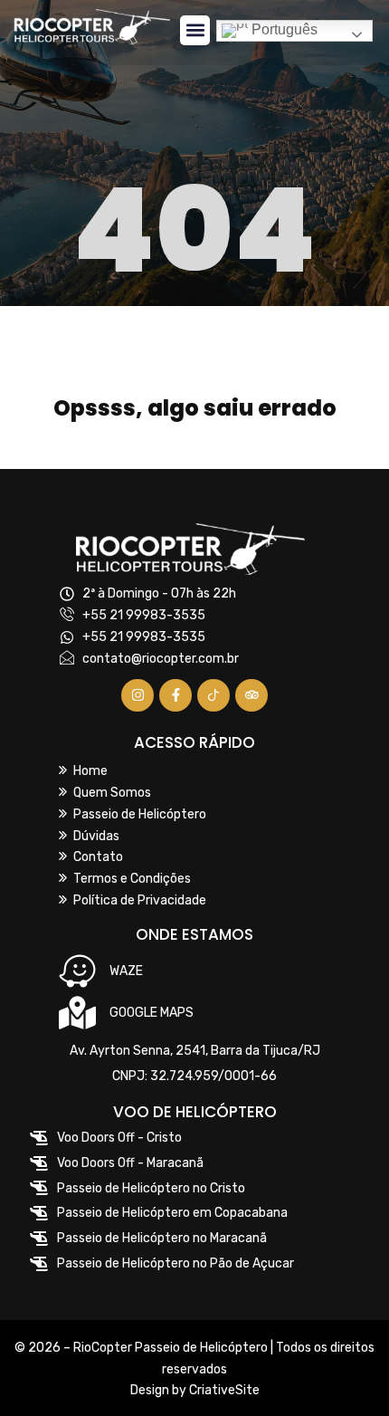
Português (283, 30)
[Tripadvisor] (251, 695)
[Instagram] (137, 695)
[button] (195, 30)
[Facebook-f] (175, 695)
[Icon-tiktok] (213, 695)
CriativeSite (224, 1390)
